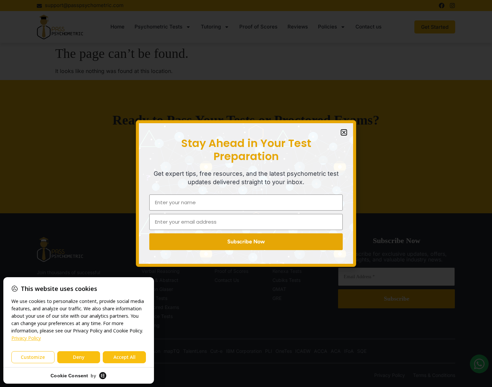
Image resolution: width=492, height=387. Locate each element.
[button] (343, 132)
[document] (246, 193)
